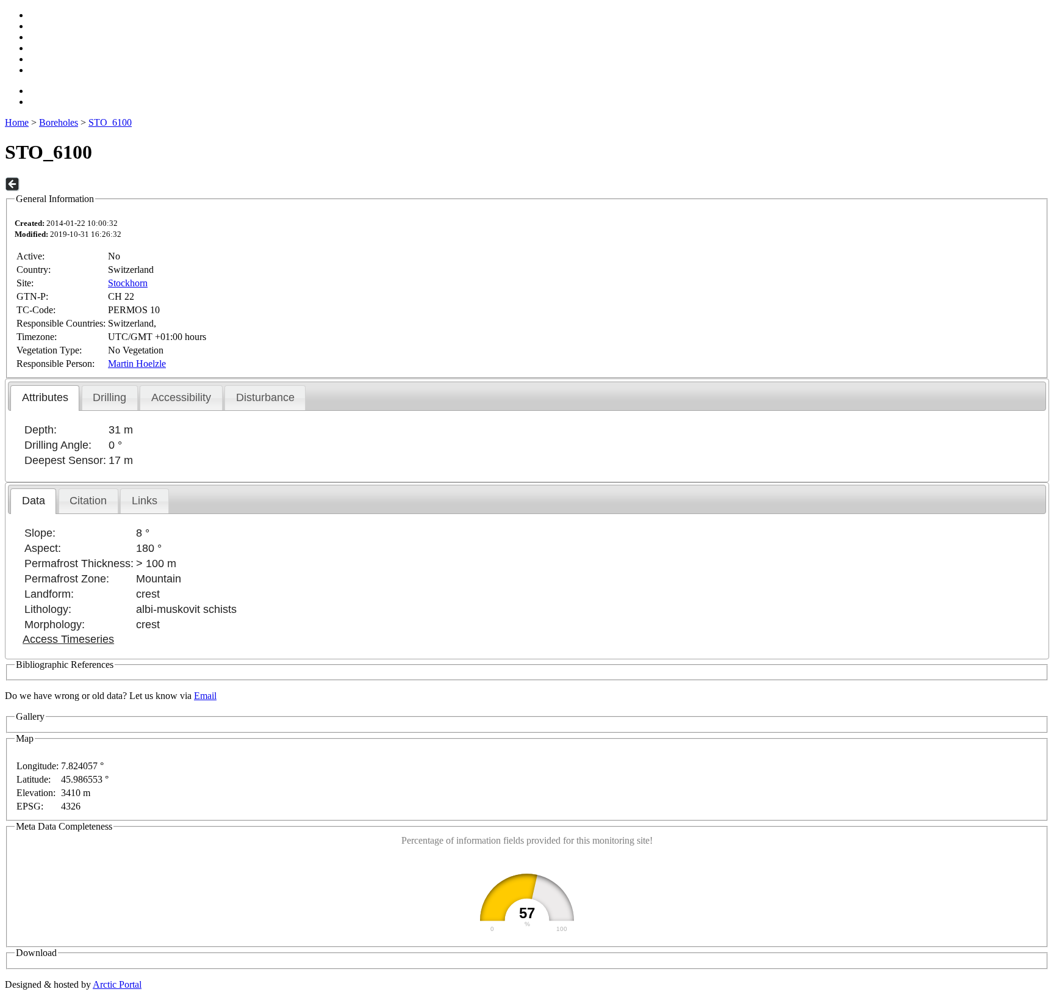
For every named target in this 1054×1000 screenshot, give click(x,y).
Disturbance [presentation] (265, 397)
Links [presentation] (144, 501)
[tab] (44, 398)
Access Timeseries (68, 639)
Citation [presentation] (88, 501)
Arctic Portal (117, 984)
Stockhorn (128, 283)
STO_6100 (110, 122)
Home (17, 122)
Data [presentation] (33, 501)
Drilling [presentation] (109, 397)
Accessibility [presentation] (181, 397)
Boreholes (58, 122)
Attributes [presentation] (45, 397)
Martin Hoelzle (137, 363)
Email (205, 695)
